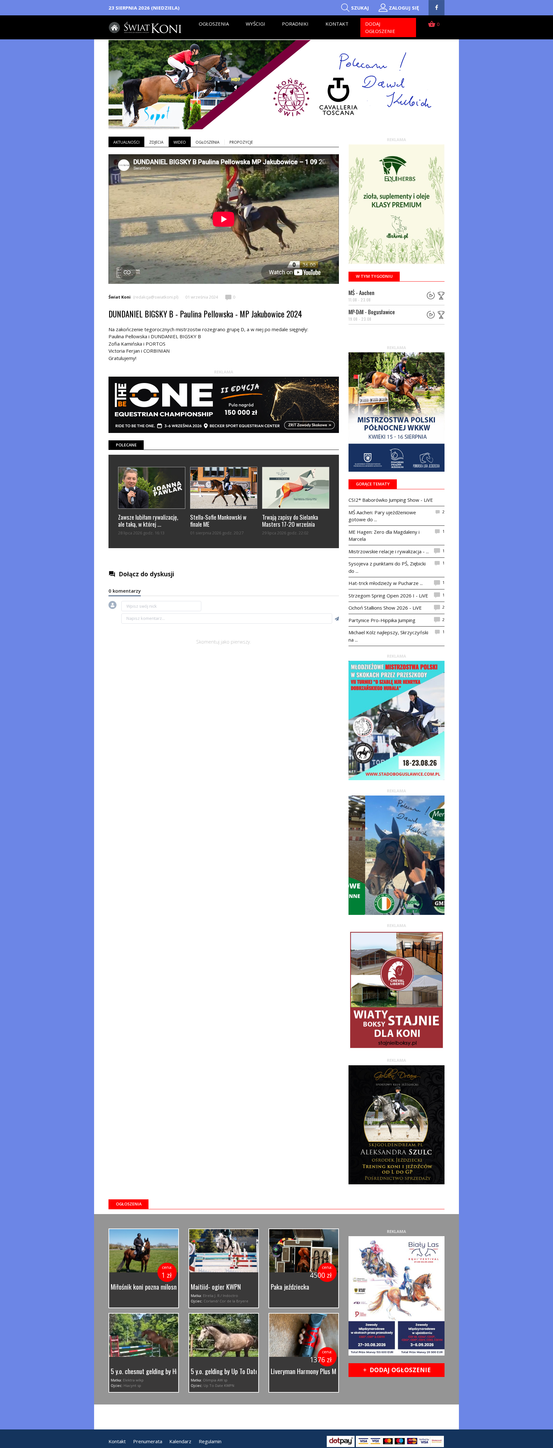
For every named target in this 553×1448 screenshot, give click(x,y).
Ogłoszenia (214, 23)
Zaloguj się (404, 7)
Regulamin (210, 1441)
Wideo (179, 142)
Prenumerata (147, 1441)
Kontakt (337, 23)
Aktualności (126, 142)
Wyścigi (255, 23)
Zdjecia (156, 142)
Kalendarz (180, 1441)
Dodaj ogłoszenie (380, 27)
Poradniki (295, 23)
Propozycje (241, 142)
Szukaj (360, 7)
